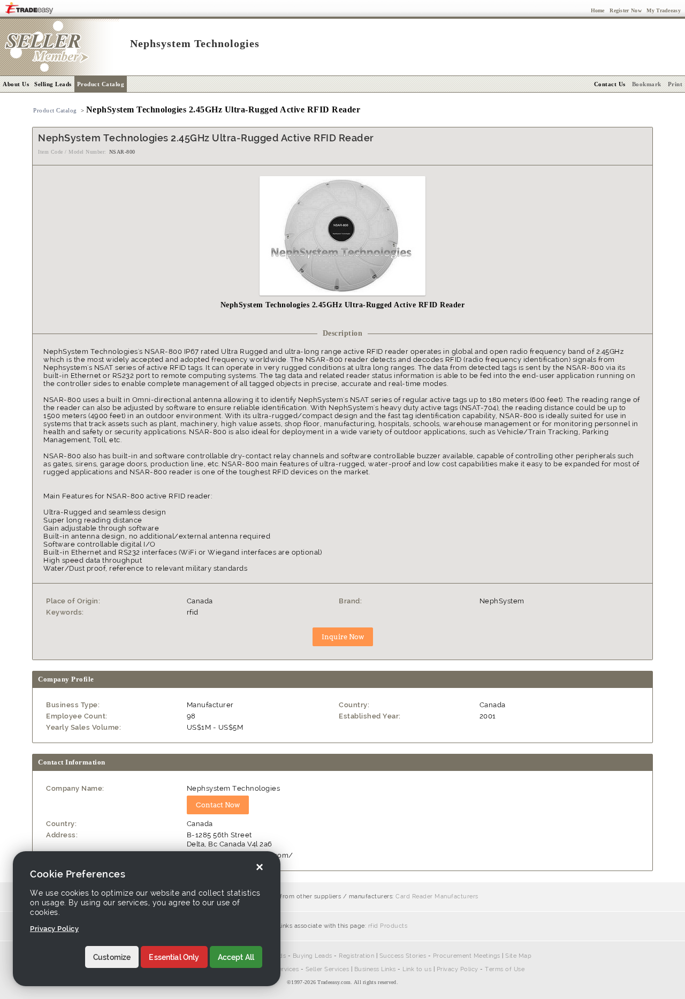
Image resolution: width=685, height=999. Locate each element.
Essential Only (174, 957)
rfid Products (388, 925)
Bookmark (646, 84)
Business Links (375, 969)
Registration (356, 955)
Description (343, 333)
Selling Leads (53, 84)
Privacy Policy (457, 969)
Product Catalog (101, 84)
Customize (112, 957)
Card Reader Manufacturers (436, 896)
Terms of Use (504, 969)
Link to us (416, 969)
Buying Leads (312, 955)
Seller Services (327, 969)
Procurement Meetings (466, 955)
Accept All (236, 957)
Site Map (518, 955)
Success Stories (403, 955)
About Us (16, 84)
